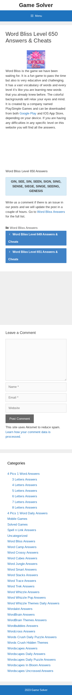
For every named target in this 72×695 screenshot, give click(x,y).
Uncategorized (17, 536)
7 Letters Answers (24, 502)
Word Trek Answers (21, 586)
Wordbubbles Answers (22, 626)
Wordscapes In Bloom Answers (29, 665)
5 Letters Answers (24, 490)
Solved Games (17, 524)
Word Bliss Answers (51, 212)
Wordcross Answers (21, 631)
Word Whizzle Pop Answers (26, 597)
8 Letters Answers (24, 507)
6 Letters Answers (24, 496)
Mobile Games (17, 519)
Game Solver (36, 5)
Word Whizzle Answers (23, 592)
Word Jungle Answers (22, 564)
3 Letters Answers (24, 479)
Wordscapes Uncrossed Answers (30, 671)
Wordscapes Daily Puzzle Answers (31, 659)
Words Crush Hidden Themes (27, 642)
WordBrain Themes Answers (27, 620)
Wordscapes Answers (22, 648)
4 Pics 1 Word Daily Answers (27, 513)
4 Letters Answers (24, 485)
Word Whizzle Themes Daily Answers (33, 603)
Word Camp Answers (22, 547)
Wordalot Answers (19, 609)
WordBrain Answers (21, 614)
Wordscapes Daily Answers (26, 654)
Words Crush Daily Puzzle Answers (32, 637)
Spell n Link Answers (21, 530)
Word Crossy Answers (22, 552)
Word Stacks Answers (22, 575)
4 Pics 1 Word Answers (23, 474)
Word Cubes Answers (22, 558)
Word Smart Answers (22, 569)
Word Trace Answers (21, 581)
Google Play (28, 113)
